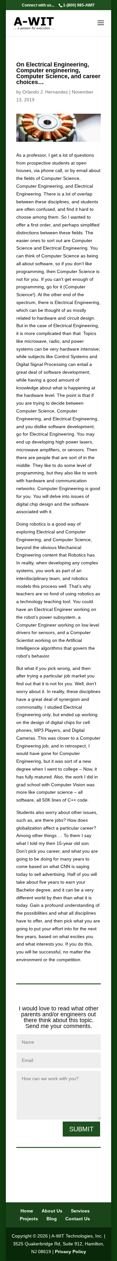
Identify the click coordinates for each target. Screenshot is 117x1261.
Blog (51, 1218)
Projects (29, 1218)
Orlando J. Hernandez (45, 91)
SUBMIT (81, 1129)
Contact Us (77, 1218)
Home (26, 1210)
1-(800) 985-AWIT (79, 5)
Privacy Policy (70, 1251)
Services (80, 1210)
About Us (52, 1210)
